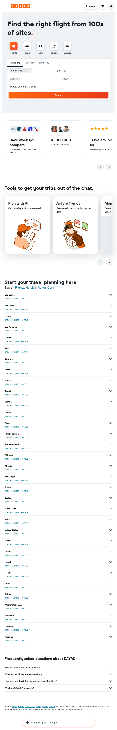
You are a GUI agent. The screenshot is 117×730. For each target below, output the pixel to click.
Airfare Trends (68, 203)
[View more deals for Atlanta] (110, 466)
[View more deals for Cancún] (110, 391)
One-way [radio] (29, 62)
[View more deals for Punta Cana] (110, 508)
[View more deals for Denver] (110, 412)
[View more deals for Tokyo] (110, 423)
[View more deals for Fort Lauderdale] (110, 434)
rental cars (30, 706)
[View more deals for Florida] (110, 573)
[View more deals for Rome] (110, 369)
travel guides (42, 706)
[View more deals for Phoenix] (110, 487)
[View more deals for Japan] (110, 551)
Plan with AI (18, 203)
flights (14, 706)
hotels (21, 706)
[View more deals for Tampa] (110, 583)
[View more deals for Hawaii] (110, 562)
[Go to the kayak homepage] (20, 6)
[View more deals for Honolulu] (110, 626)
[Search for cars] (40, 46)
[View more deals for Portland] (110, 637)
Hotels (30, 287)
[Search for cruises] (67, 46)
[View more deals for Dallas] (110, 594)
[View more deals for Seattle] (110, 402)
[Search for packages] (54, 46)
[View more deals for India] (110, 519)
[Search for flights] (14, 46)
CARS (7, 298)
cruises (52, 706)
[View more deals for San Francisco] (110, 444)
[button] (5, 6)
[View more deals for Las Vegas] (110, 295)
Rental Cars (46, 287)
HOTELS (24, 298)
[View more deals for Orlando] (110, 359)
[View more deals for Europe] (110, 540)
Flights (19, 287)
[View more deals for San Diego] (110, 476)
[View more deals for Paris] (110, 348)
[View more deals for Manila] (110, 380)
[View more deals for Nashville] (110, 615)
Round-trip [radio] (15, 62)
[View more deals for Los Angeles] (110, 327)
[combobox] (44, 70)
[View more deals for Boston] (110, 498)
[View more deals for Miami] (110, 337)
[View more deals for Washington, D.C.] (110, 605)
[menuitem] (13, 48)
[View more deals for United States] (110, 530)
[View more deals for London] (110, 316)
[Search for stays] (27, 46)
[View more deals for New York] (110, 305)
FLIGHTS (15, 298)
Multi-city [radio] (44, 62)
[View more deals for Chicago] (110, 455)
